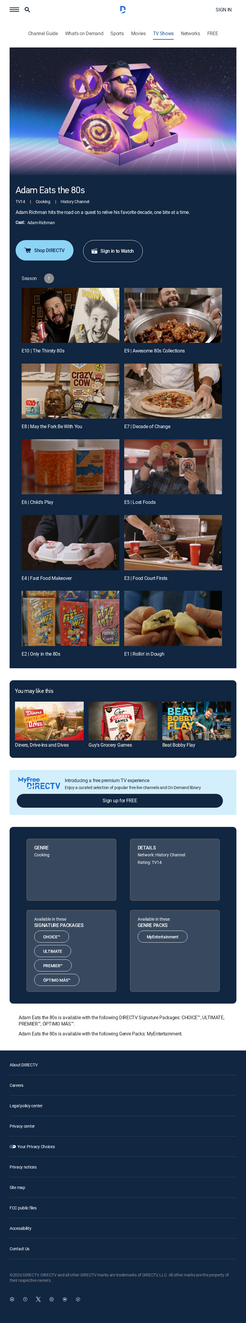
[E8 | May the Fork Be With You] (70, 391)
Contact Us (19, 1248)
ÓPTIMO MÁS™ (56, 980)
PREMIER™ (53, 965)
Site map (17, 1187)
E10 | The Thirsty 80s (43, 350)
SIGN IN (224, 9)
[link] (49, 721)
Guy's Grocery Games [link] (110, 745)
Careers (16, 1085)
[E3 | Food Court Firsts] (173, 542)
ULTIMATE (52, 951)
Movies (138, 33)
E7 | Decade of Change (147, 426)
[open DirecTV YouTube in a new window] (64, 1299)
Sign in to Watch (117, 251)
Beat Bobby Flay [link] (178, 745)
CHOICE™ (51, 937)
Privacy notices (23, 1167)
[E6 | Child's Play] (70, 466)
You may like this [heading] (34, 691)
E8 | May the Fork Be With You (52, 426)
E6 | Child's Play (37, 502)
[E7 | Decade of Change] (173, 391)
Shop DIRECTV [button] (49, 250)
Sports (117, 33)
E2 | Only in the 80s (41, 654)
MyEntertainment (162, 937)
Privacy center (22, 1126)
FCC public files (23, 1208)
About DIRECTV (24, 1065)
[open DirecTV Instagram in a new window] (51, 1299)
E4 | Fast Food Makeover (47, 578)
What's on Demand (84, 33)
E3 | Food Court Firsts (145, 578)
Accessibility (20, 1228)
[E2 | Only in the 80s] (70, 618)
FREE (212, 33)
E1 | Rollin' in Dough (144, 654)
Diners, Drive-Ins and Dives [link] (41, 745)
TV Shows (163, 33)
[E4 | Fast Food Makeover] (70, 542)
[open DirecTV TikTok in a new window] (78, 1299)
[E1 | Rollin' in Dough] (173, 618)
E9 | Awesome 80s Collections (154, 350)
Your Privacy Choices (36, 1146)
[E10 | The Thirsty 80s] (70, 315)
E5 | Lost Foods (139, 502)
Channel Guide (43, 33)
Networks (190, 33)
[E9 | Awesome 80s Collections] (173, 315)
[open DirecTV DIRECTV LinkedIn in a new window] (12, 1299)
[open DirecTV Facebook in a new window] (25, 1299)
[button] (14, 9)
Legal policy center (26, 1105)
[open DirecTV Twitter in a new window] (38, 1299)
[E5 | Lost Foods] (173, 466)
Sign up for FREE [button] (120, 800)
